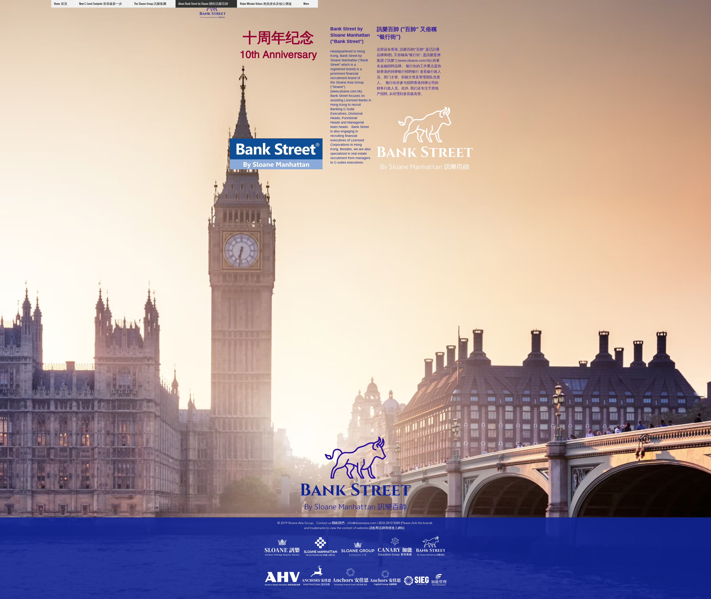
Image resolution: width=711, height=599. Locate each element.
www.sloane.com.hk (346, 91)
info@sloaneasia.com (361, 523)
